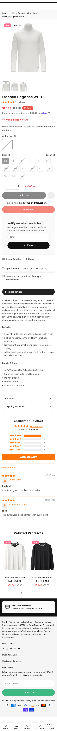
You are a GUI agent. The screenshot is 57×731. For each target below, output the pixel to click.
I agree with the (27, 202)
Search (27, 728)
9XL (14, 176)
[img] (8, 475)
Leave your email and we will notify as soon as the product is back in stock (26, 229)
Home (4, 13)
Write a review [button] (28, 457)
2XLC (6, 168)
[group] (28, 48)
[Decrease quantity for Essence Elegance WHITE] (5, 186)
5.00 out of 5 (36, 426)
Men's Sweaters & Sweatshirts (25, 13)
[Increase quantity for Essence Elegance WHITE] (18, 186)
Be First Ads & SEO (46, 700)
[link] (28, 607)
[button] (8, 102)
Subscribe (28, 692)
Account (40, 728)
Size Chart (50, 155)
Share (31, 259)
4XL (24, 168)
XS (5, 161)
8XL (5, 176)
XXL (47, 161)
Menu (16, 728)
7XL (49, 168)
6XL (41, 168)
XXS (23, 176)
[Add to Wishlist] (51, 195)
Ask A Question (13, 259)
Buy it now (28, 209)
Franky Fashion (9, 622)
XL (39, 161)
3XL (15, 168)
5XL (32, 168)
